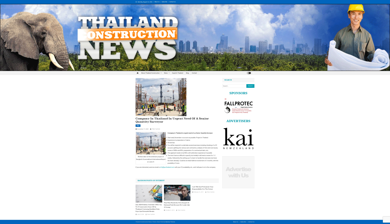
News (166, 73)
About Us (157, 2)
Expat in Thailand (177, 73)
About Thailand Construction (150, 73)
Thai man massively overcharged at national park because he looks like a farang (177, 205)
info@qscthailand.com (167, 167)
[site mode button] (249, 73)
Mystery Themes (170, 222)
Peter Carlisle (156, 129)
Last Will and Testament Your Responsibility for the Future (202, 188)
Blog (187, 73)
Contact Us (172, 2)
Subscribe (164, 2)
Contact (194, 73)
